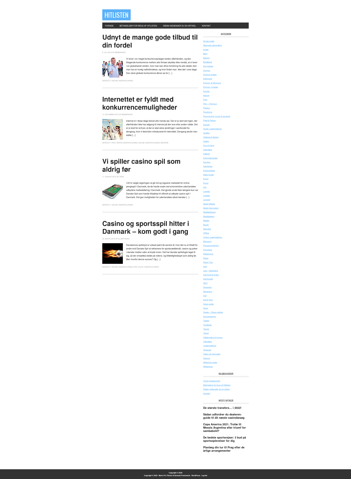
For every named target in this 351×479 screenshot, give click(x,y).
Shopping (207, 287)
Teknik (206, 329)
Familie (206, 91)
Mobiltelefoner (209, 212)
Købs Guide (208, 174)
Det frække (208, 66)
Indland (206, 153)
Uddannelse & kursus (213, 337)
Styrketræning (209, 316)
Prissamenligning (211, 245)
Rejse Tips (208, 262)
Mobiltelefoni (208, 216)
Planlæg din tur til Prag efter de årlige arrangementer (223, 448)
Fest (114, 142)
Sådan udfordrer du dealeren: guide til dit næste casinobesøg (223, 416)
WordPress (195, 475)
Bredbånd (207, 62)
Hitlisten (116, 15)
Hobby (206, 141)
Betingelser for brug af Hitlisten (216, 385)
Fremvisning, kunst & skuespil (216, 116)
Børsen (206, 57)
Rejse (205, 258)
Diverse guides (210, 74)
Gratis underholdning (127, 142)
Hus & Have (208, 145)
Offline (206, 233)
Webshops (208, 366)
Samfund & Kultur (211, 274)
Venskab (207, 349)
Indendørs (207, 149)
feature (206, 95)
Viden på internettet (211, 354)
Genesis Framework (182, 475)
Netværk (207, 228)
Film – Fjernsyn (210, 103)
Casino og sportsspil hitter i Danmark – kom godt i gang (145, 227)
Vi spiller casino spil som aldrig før (141, 165)
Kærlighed (207, 166)
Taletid (206, 320)
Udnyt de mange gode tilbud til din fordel (150, 41)
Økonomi (164, 142)
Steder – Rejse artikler (213, 312)
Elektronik (207, 78)
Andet (205, 49)
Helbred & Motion (211, 137)
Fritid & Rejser (209, 120)
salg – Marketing (210, 270)
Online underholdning (122, 80)
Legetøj (206, 191)
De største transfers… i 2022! (222, 408)
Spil (204, 295)
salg (205, 266)
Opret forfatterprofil (211, 380)
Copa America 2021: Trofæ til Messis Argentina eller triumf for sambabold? (224, 427)
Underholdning (151, 267)
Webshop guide (210, 362)
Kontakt (206, 393)
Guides (206, 132)
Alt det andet (208, 41)
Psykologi (207, 249)
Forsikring (207, 112)
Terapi (206, 333)
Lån (204, 187)
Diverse (206, 70)
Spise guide (208, 304)
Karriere (206, 162)
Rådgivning (208, 253)
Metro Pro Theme (165, 475)
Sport (205, 308)
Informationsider (210, 158)
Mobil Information (211, 208)
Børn (205, 53)
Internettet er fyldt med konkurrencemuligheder (139, 103)
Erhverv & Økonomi (212, 82)
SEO (205, 283)
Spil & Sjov (138, 267)
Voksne (206, 358)
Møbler (206, 220)
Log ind (204, 475)
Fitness (206, 107)
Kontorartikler (209, 170)
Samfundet (208, 278)
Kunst (205, 178)
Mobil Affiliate (209, 203)
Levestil (206, 199)
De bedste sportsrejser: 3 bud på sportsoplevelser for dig (224, 439)
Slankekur (207, 291)
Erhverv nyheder (210, 87)
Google (206, 124)
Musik (206, 224)
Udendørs (207, 341)
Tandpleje (207, 324)
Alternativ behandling (212, 45)
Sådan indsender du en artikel (216, 389)
